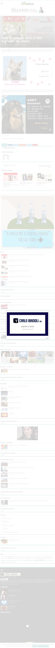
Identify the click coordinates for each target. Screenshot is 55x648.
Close (47, 338)
